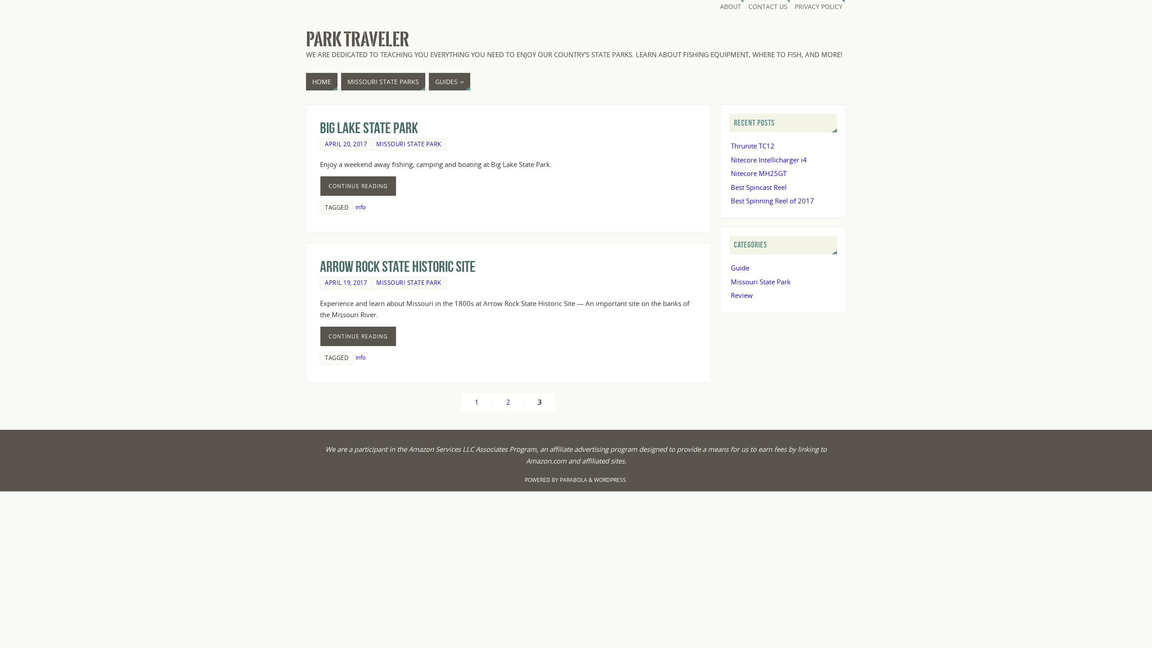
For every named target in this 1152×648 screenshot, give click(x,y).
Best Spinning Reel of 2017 (772, 200)
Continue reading (358, 186)
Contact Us (768, 7)
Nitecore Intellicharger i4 (769, 159)
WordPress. (610, 480)
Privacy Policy (818, 7)
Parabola (573, 480)
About (730, 7)
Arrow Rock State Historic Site (398, 266)
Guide (740, 267)
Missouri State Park (408, 144)
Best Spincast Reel (759, 187)
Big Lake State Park (369, 128)
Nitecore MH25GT (759, 173)
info (361, 207)
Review (742, 295)
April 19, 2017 (346, 283)
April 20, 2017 (346, 144)
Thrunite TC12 (752, 145)
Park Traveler (357, 39)
